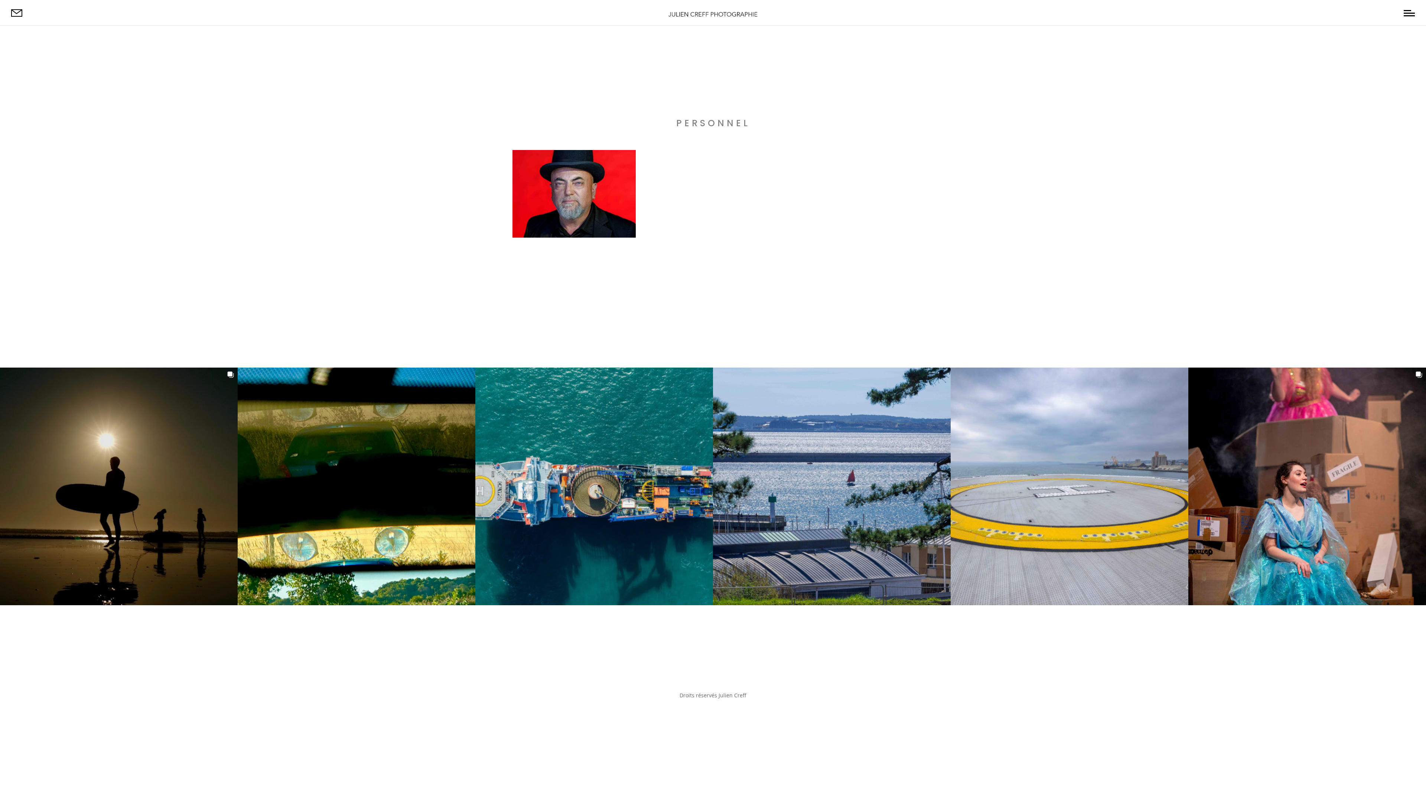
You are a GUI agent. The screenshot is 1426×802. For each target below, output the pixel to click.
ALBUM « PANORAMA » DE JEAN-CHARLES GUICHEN (636, 163)
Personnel (532, 230)
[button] (119, 486)
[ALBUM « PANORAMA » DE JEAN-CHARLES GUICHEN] (574, 195)
